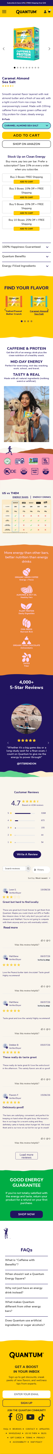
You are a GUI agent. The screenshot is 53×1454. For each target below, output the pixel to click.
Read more (10, 927)
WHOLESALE (15, 1433)
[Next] (49, 48)
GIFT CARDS (16, 1437)
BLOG (43, 1433)
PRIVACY (41, 1437)
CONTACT (30, 1429)
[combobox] (39, 878)
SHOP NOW (26, 1214)
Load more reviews (26, 1156)
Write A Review (27, 854)
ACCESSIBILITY (19, 1442)
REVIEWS (17, 1429)
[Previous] (4, 48)
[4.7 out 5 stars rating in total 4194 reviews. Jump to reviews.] (8, 87)
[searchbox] (14, 868)
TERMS (29, 1437)
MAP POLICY (36, 1442)
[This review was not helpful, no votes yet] (47, 942)
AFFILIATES (44, 1429)
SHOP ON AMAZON (26, 144)
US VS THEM (31, 1433)
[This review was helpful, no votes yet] (42, 942)
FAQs (6, 1429)
